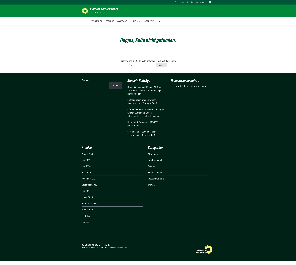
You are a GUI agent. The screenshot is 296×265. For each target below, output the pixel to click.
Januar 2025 (87, 197)
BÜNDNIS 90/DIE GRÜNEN (104, 9)
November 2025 (89, 178)
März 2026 (86, 172)
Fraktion (152, 166)
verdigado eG (122, 247)
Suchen (85, 80)
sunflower (99, 247)
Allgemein (153, 154)
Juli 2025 (86, 191)
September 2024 (89, 203)
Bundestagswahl (155, 160)
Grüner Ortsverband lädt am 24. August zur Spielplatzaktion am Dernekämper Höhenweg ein (145, 90)
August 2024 (87, 209)
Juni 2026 (86, 166)
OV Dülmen (95, 12)
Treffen (151, 184)
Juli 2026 (86, 160)
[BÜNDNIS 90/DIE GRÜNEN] (85, 10)
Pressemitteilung (156, 178)
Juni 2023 (86, 222)
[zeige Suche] (210, 2)
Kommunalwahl (155, 172)
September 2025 (89, 184)
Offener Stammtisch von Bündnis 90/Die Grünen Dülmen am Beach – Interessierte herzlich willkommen (146, 112)
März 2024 (86, 215)
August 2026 (87, 154)
